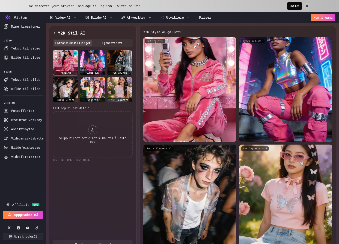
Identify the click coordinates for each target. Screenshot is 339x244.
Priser (205, 17)
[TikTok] (37, 228)
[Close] (307, 6)
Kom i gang (323, 17)
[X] (9, 228)
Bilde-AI (98, 17)
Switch (295, 6)
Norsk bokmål (25, 236)
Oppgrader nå (26, 214)
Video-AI (62, 17)
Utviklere (175, 17)
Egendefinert (112, 43)
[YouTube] (27, 228)
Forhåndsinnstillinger (73, 43)
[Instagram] (18, 228)
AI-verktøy (136, 17)
